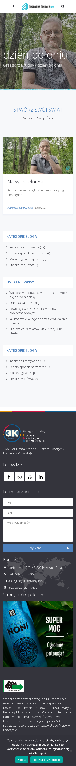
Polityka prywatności (47, 759)
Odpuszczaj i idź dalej (24, 303)
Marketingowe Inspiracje (26, 259)
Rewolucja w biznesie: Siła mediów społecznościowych (33, 311)
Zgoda (22, 759)
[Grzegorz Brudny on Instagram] (19, 476)
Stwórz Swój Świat (22, 265)
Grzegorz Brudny (18, 65)
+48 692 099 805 (21, 574)
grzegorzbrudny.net (22, 587)
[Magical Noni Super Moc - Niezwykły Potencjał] (38, 634)
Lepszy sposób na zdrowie (28, 253)
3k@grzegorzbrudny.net (25, 581)
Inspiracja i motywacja (20, 208)
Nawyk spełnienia (26, 181)
